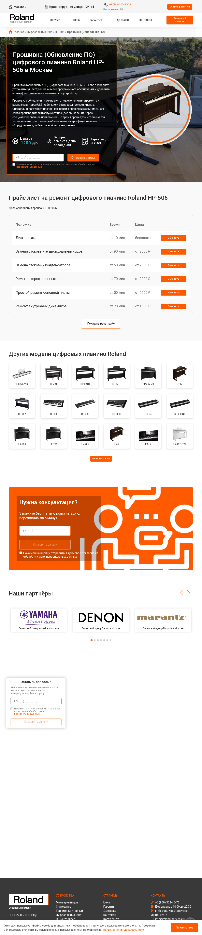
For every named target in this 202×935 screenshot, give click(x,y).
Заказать (174, 238)
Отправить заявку (83, 157)
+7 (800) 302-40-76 (120, 4)
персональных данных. (29, 167)
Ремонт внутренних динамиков (41, 306)
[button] (181, 593)
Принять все (184, 927)
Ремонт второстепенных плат (40, 279)
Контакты (145, 20)
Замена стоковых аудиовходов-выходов (49, 251)
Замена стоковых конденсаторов (43, 265)
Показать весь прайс (101, 323)
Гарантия (96, 20)
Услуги (54, 20)
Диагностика (26, 238)
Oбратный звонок (179, 20)
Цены (76, 20)
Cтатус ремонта (179, 7)
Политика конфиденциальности (123, 929)
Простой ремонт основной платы (43, 292)
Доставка (123, 20)
